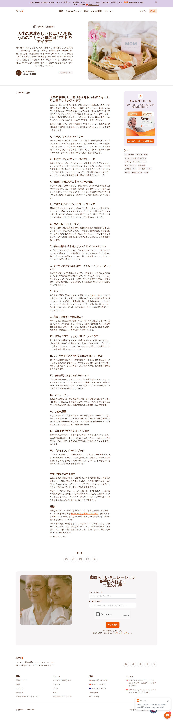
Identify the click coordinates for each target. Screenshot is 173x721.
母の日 (127, 172)
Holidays (141, 165)
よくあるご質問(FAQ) (62, 680)
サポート (56, 684)
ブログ (55, 688)
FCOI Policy (94, 696)
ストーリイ (96, 295)
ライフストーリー (65, 73)
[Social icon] (66, 559)
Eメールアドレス (95, 601)
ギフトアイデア (130, 165)
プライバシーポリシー (123, 633)
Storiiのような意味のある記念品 (84, 513)
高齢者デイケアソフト (62, 696)
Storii (146, 172)
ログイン (143, 11)
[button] (73, 11)
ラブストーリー (130, 169)
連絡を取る (94, 692)
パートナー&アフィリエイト (28, 696)
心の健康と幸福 (141, 154)
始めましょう (93, 4)
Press (55, 692)
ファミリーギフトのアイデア (135, 162)
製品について (21, 680)
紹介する (19, 692)
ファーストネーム (95, 592)
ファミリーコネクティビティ (135, 158)
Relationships (137, 172)
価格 (18, 684)
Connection (129, 154)
